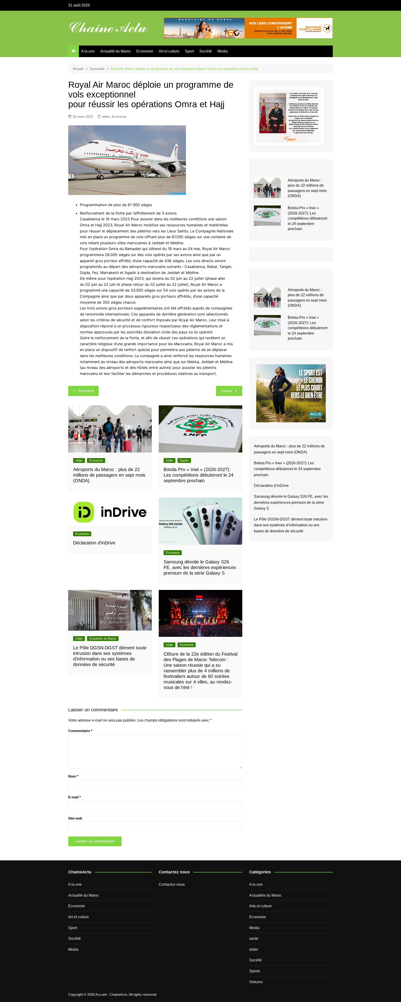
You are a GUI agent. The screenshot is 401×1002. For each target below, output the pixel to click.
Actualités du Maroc (102, 638)
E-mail (74, 797)
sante (253, 938)
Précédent (86, 391)
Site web (75, 818)
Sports (184, 460)
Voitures (256, 982)
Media (222, 51)
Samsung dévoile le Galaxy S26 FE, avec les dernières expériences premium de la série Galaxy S (200, 567)
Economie (144, 51)
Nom (73, 776)
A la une (88, 51)
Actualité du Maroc (115, 51)
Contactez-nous (172, 884)
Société (205, 51)
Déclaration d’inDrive (94, 542)
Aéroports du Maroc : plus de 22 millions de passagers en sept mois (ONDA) (109, 475)
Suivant (226, 391)
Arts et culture (260, 906)
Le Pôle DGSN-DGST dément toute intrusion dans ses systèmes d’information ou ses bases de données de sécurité (290, 525)
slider (106, 116)
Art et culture (169, 51)
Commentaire (80, 731)
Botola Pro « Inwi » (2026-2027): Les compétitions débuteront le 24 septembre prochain (198, 475)
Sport (189, 51)
